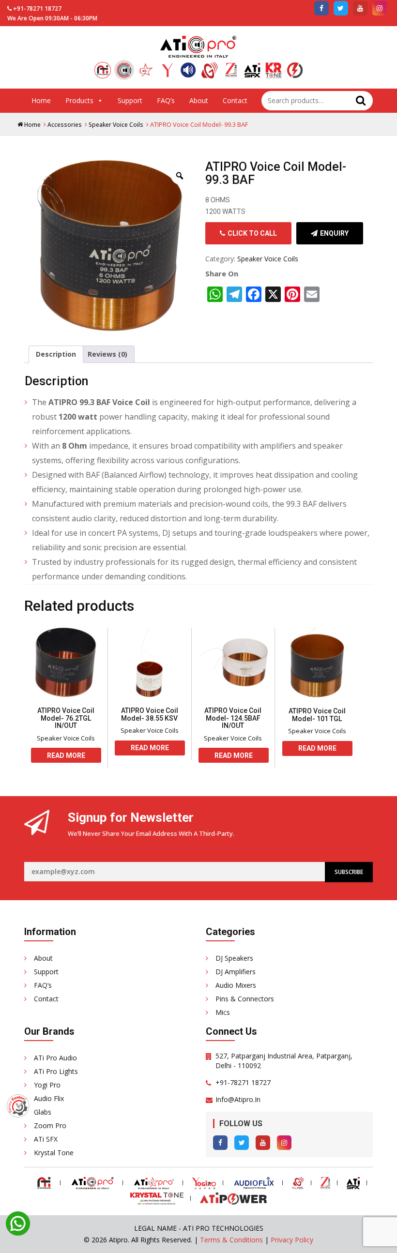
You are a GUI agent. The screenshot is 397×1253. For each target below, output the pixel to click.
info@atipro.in (237, 1099)
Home (41, 100)
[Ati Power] (295, 71)
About (198, 100)
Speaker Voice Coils (116, 125)
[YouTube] (263, 1142)
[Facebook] (220, 1142)
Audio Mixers (235, 985)
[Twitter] (241, 1142)
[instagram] (379, 8)
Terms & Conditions (231, 1239)
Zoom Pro (50, 1125)
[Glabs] (209, 71)
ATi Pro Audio (55, 1057)
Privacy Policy (292, 1239)
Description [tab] (56, 354)
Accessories (64, 125)
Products (79, 100)
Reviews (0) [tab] (107, 354)
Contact (235, 100)
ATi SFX (46, 1139)
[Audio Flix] (188, 71)
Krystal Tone (54, 1152)
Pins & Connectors (244, 998)
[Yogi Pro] (167, 71)
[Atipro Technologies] (102, 71)
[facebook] (321, 8)
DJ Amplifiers (235, 971)
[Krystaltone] (273, 71)
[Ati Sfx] (252, 71)
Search (361, 100)
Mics (222, 1012)
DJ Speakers (234, 958)
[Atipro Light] (145, 71)
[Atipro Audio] (124, 70)
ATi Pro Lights (56, 1071)
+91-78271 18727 (37, 8)
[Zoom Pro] (231, 71)
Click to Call (252, 233)
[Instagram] (284, 1142)
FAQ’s (166, 100)
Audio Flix (49, 1098)
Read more (66, 755)
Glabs (42, 1112)
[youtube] (360, 8)
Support (130, 100)
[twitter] (341, 8)
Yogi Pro (47, 1084)
